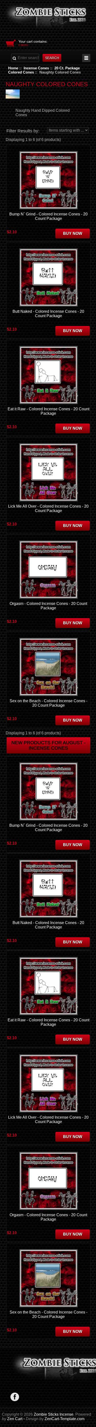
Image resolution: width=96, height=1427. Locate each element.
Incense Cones (36, 68)
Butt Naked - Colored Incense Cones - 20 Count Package (48, 313)
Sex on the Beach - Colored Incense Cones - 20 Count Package (48, 703)
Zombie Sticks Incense (53, 1414)
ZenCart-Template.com (64, 1419)
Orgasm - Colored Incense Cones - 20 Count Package (48, 605)
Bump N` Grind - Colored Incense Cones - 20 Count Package (48, 216)
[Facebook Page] (14, 1396)
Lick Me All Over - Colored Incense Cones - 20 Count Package (48, 508)
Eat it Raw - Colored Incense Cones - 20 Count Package (48, 411)
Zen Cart (14, 1419)
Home (13, 68)
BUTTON (86, 58)
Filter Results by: (22, 130)
